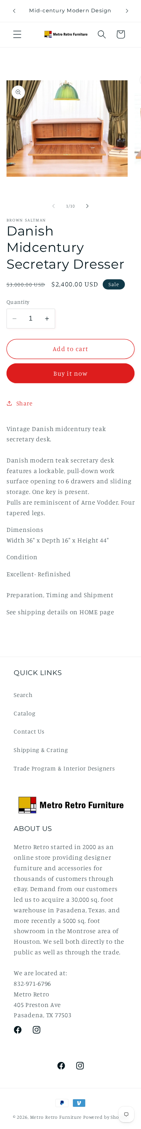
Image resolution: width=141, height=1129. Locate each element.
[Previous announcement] (14, 10)
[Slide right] (87, 206)
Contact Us (29, 731)
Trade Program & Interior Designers (64, 768)
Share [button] (24, 403)
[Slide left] (53, 206)
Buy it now (70, 373)
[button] (17, 34)
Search (23, 694)
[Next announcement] (126, 10)
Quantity (18, 301)
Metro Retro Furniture (56, 1117)
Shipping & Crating (41, 749)
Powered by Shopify (105, 1117)
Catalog (24, 713)
